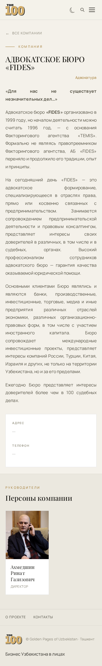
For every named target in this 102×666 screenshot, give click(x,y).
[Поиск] (82, 10)
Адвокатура (86, 77)
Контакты (43, 617)
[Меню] (92, 10)
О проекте (15, 617)
